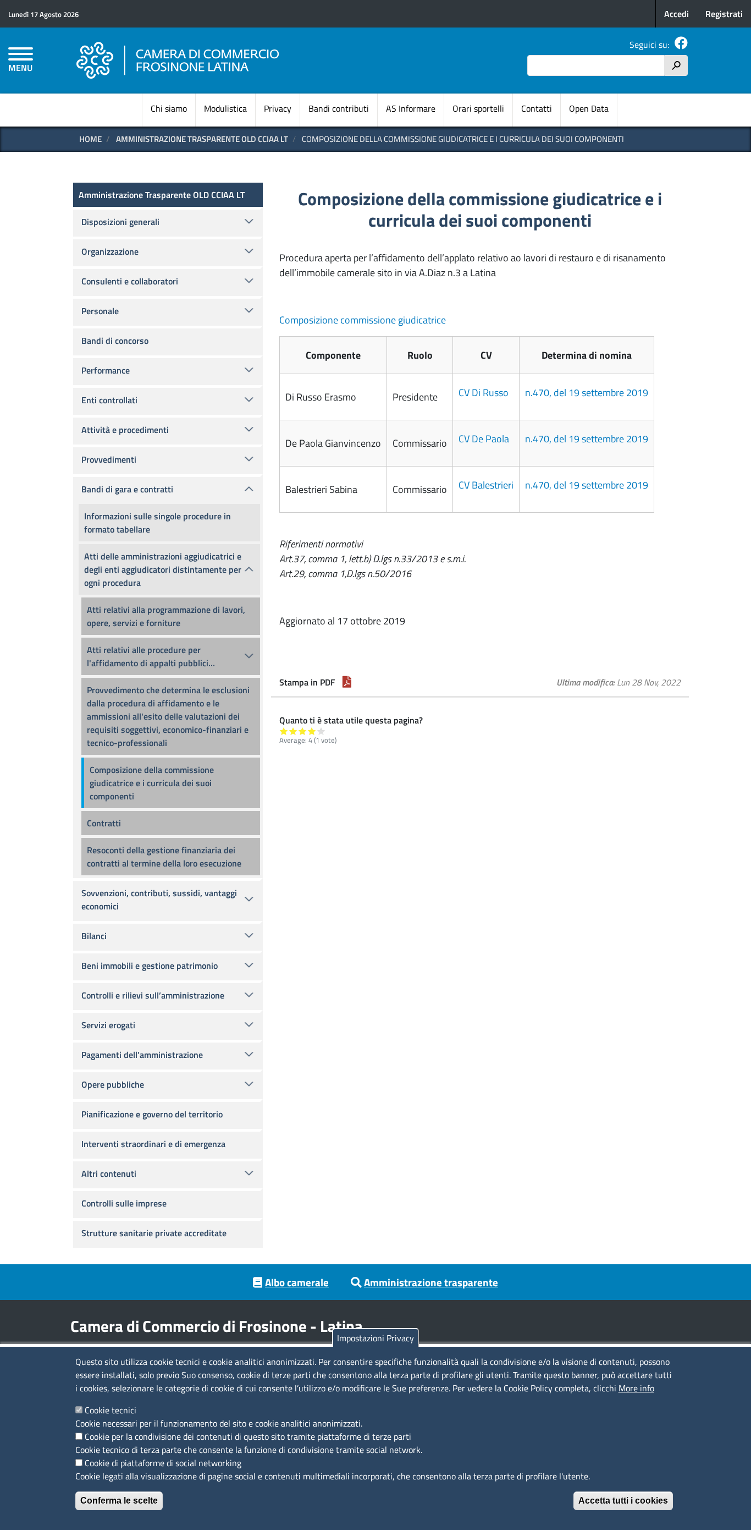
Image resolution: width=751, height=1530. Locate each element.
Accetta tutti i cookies (623, 1500)
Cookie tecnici (110, 1410)
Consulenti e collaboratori (129, 281)
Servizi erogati (108, 1025)
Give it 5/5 (321, 731)
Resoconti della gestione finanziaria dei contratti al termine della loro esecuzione (164, 856)
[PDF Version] (347, 682)
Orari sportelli (478, 108)
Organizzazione (110, 251)
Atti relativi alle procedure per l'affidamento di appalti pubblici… (151, 656)
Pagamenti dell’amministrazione (142, 1054)
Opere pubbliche (112, 1084)
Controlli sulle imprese (124, 1203)
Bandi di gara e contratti (127, 489)
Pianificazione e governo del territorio (152, 1114)
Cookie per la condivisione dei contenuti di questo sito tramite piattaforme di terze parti (248, 1436)
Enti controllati (109, 400)
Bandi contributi (338, 108)
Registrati (724, 13)
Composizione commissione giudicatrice (362, 319)
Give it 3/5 (302, 731)
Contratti (104, 823)
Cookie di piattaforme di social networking (163, 1462)
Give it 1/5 (284, 731)
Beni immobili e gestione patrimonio (149, 965)
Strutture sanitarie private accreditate (154, 1233)
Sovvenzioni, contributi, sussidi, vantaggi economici (159, 899)
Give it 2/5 (293, 731)
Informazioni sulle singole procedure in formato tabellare (157, 522)
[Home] (178, 60)
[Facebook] (681, 44)
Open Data (589, 108)
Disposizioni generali (120, 221)
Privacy (277, 108)
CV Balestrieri (486, 485)
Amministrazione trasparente (431, 1282)
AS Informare (410, 108)
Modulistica (225, 108)
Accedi (676, 13)
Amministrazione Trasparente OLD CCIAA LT (202, 139)
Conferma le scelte (119, 1500)
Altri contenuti (108, 1173)
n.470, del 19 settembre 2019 (586, 392)
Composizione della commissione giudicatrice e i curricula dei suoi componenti (152, 783)
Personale (100, 310)
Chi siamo (169, 108)
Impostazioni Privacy (375, 1338)
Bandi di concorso (114, 340)
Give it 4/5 (312, 731)
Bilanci (94, 935)
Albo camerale (297, 1282)
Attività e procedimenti (125, 429)
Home (90, 139)
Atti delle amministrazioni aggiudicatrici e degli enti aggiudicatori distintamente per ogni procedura (162, 569)
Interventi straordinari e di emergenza (153, 1143)
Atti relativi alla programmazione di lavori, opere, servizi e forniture (166, 616)
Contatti (536, 108)
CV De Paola (484, 438)
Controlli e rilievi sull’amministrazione (152, 995)
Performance (105, 370)
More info (636, 1388)
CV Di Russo (484, 392)
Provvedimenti (108, 459)
